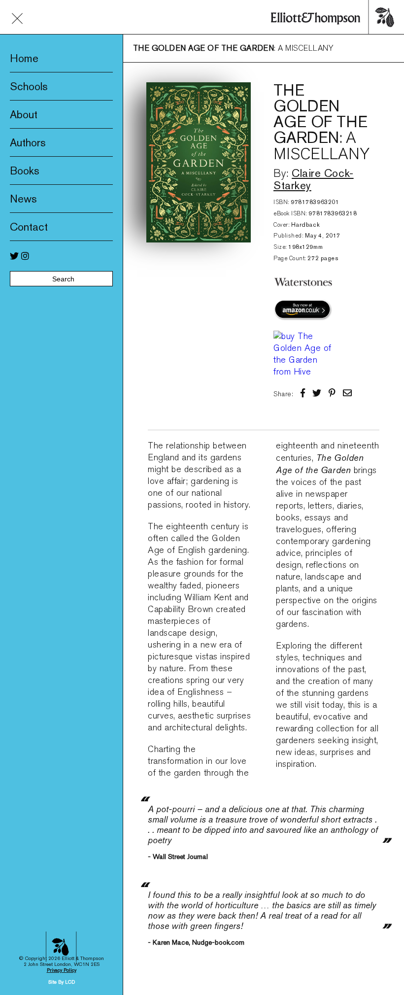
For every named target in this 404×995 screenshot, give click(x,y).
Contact (29, 226)
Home (24, 58)
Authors (28, 142)
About (23, 114)
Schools (29, 86)
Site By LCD (61, 982)
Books (24, 170)
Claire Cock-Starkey (313, 179)
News (23, 198)
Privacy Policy (61, 970)
